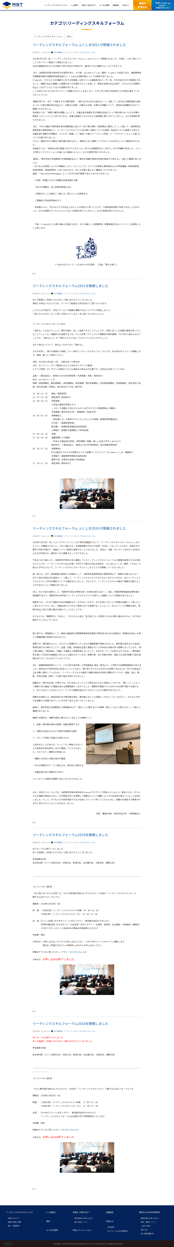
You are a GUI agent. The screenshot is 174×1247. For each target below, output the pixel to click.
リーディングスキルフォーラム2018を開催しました (70, 1023)
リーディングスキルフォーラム (83, 52)
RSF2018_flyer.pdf (69, 1129)
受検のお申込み (142, 4)
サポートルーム (162, 5)
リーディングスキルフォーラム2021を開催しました (70, 285)
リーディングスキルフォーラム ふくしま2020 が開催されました (79, 528)
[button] (24, 1212)
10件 (68, 36)
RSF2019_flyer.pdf (78, 951)
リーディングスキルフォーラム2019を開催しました (70, 834)
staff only (8, 1244)
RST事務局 (58, 52)
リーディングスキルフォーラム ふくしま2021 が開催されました (79, 44)
